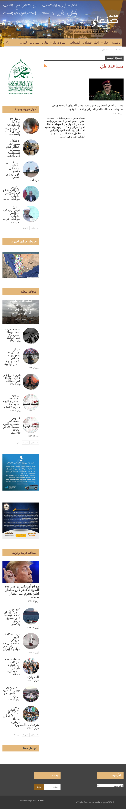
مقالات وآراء (57, 42)
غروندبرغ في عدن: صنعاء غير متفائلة (12, 378)
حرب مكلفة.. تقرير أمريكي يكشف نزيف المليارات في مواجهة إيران (11, 642)
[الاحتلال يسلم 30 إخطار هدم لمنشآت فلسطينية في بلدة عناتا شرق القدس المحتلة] (31, 147)
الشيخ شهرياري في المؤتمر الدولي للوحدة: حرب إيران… (12, 215)
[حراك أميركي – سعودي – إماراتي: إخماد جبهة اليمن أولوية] (31, 356)
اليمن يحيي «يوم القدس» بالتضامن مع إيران (11, 692)
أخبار (106, 42)
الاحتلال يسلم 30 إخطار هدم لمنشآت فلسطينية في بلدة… (13, 148)
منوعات (34, 42)
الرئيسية (116, 42)
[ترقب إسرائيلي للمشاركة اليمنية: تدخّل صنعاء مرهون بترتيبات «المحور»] (31, 714)
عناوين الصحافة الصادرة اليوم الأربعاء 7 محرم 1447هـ (12, 401)
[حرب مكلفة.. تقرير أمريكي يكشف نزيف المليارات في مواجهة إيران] (31, 641)
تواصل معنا (30, 748)
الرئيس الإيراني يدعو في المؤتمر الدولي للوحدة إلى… (12, 193)
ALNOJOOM (38, 800)
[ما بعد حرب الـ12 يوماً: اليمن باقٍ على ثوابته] (31, 336)
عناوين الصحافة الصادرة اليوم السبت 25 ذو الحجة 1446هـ (12, 425)
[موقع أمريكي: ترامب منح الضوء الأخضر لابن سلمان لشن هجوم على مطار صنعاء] (20, 571)
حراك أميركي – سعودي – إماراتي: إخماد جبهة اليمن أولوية (12, 357)
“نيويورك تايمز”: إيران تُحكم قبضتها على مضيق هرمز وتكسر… (12, 617)
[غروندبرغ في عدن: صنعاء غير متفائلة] (31, 382)
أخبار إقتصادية (90, 42)
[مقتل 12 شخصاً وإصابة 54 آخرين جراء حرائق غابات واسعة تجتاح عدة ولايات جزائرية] (31, 126)
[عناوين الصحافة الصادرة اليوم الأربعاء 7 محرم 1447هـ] (31, 402)
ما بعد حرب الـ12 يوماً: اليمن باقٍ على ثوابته (13, 333)
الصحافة (75, 42)
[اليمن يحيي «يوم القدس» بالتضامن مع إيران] (31, 694)
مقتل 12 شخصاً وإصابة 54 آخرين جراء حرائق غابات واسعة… (12, 127)
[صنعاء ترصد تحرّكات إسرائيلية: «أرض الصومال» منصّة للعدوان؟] (31, 666)
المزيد (24, 42)
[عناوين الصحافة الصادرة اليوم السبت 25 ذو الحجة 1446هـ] (31, 425)
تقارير (44, 42)
